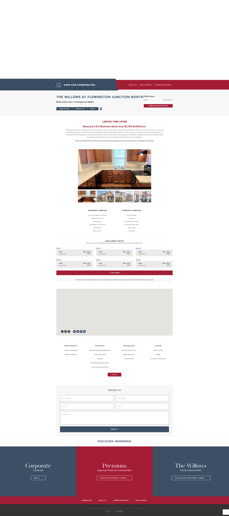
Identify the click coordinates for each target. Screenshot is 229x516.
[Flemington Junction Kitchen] (114, 169)
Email (64, 406)
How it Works (146, 85)
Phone (119, 406)
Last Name (122, 398)
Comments (67, 414)
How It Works (141, 500)
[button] (107, 329)
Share (142, 508)
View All (114, 375)
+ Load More (114, 273)
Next (153, 196)
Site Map (134, 508)
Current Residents (163, 85)
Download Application (158, 106)
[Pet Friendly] (101, 108)
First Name (67, 398)
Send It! (114, 429)
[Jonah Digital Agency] (119, 511)
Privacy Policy (122, 508)
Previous (75, 196)
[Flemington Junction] (105, 196)
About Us (133, 85)
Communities (86, 500)
